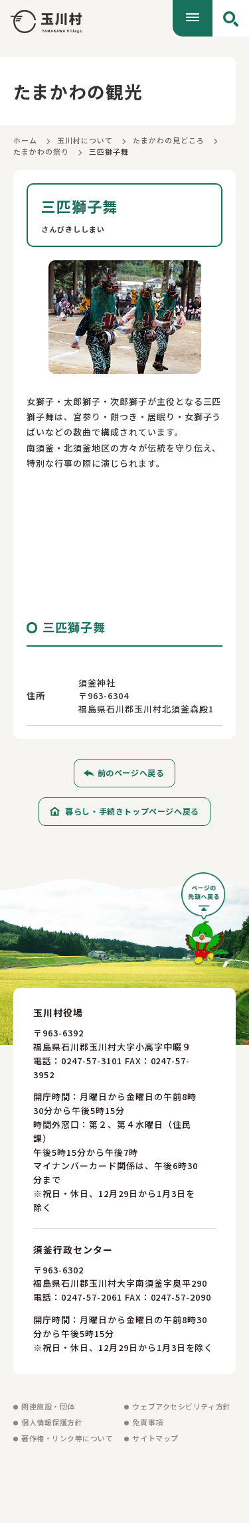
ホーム (25, 140)
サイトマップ (155, 1438)
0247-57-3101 (91, 1060)
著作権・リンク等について (67, 1438)
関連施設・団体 (48, 1406)
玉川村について (85, 140)
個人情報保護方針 (51, 1422)
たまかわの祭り (41, 151)
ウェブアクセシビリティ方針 (181, 1406)
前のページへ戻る (131, 772)
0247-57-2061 (91, 1297)
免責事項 (147, 1422)
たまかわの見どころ (169, 140)
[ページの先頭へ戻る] (205, 923)
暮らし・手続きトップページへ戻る (132, 811)
